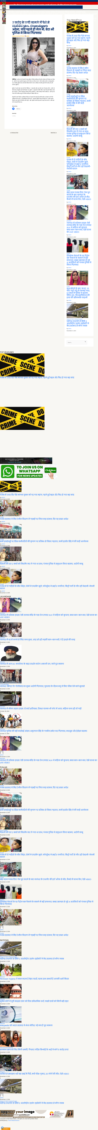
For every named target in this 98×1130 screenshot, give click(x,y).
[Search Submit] (85, 341)
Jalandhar (69, 220)
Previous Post (14, 132)
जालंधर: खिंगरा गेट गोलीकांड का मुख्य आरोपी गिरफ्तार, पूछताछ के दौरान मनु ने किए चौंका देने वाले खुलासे (42, 686)
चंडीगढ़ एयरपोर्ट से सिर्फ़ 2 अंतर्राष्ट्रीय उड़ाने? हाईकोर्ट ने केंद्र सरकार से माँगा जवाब (34, 25)
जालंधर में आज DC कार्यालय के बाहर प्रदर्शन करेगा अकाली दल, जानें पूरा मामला (32, 664)
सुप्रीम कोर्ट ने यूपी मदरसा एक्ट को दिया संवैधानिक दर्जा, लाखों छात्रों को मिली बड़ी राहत (34, 1001)
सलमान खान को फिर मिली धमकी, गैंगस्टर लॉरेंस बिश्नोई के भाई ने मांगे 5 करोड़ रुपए (34, 1049)
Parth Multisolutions (13, 1120)
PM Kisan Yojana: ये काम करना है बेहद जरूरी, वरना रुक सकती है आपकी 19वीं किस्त (34, 979)
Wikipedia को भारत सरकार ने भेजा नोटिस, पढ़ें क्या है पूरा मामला (26, 1025)
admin (69, 45)
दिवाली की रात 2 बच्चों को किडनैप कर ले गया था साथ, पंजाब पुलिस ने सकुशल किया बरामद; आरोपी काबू (43, 12)
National (69, 319)
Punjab (68, 66)
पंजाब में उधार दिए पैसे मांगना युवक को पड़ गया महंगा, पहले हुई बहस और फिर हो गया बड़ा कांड (78, 39)
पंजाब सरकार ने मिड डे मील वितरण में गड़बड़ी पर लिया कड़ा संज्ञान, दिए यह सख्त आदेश (79, 70)
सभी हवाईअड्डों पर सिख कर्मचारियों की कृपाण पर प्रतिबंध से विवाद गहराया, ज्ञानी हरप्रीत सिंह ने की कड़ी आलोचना (78, 101)
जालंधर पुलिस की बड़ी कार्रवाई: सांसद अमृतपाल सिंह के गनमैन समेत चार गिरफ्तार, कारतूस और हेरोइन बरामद (43, 731)
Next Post (54, 132)
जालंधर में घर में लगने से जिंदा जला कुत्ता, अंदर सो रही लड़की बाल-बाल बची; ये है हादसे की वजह (37, 639)
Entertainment (4, 1047)
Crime (22, 36)
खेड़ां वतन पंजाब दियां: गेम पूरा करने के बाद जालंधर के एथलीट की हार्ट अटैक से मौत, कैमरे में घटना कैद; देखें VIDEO (47, 16)
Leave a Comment (16, 36)
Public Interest (74, 319)
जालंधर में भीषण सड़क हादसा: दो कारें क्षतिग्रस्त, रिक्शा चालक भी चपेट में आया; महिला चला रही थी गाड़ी (40, 708)
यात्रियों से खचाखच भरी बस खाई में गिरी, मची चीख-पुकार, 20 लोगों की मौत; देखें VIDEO (34, 1073)
